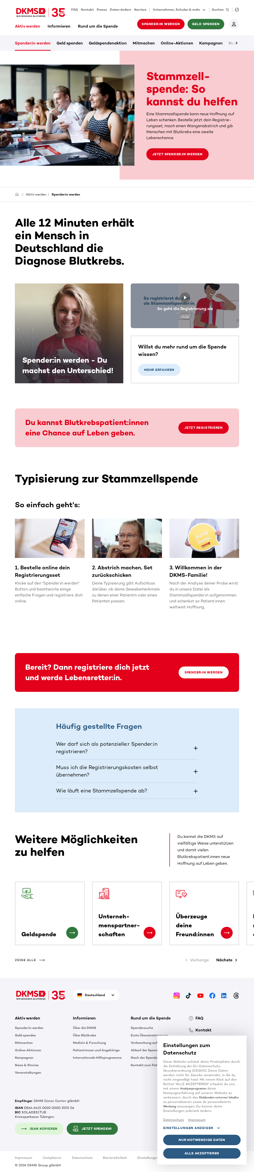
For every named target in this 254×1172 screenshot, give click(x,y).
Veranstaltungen (28, 1072)
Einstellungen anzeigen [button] (188, 1128)
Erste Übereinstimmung (149, 1035)
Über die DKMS (84, 1028)
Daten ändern (120, 9)
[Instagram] (177, 995)
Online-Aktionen (177, 43)
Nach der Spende (144, 1057)
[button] (127, 747)
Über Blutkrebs (84, 1035)
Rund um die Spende (98, 26)
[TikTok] (188, 995)
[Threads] (236, 995)
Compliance (52, 1158)
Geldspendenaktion (108, 43)
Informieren (59, 26)
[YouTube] (200, 995)
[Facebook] (212, 995)
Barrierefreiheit (115, 1158)
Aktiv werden (27, 26)
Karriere (140, 9)
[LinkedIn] (224, 995)
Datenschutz (82, 1158)
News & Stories (27, 1065)
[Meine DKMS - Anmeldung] (234, 24)
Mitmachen (144, 43)
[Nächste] (228, 43)
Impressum (23, 1158)
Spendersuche (142, 1028)
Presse (102, 9)
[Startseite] (17, 194)
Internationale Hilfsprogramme (97, 1057)
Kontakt (87, 9)
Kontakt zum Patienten (149, 1065)
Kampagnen (211, 43)
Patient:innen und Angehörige (96, 1050)
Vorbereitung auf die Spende (153, 1043)
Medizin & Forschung (89, 1043)
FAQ (74, 9)
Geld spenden (70, 43)
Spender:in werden (33, 43)
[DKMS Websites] (235, 9)
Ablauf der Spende (145, 1050)
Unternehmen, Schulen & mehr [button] (176, 9)
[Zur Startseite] (40, 12)
